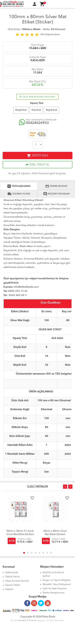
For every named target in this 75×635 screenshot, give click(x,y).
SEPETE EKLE (37, 156)
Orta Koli (36, 110)
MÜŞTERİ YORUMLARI (56, 194)
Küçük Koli (21, 110)
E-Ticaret (31, 621)
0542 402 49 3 (18, 295)
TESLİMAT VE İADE (19, 194)
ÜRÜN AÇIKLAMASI (19, 186)
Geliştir (22, 621)
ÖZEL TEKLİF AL (38, 164)
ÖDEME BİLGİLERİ (56, 186)
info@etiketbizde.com (26, 287)
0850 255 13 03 (18, 291)
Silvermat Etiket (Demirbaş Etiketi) (23, 200)
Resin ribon (26, 246)
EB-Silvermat (58, 29)
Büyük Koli (51, 110)
